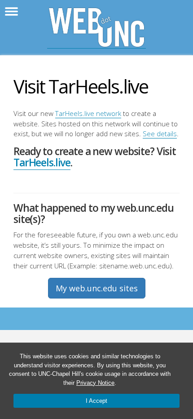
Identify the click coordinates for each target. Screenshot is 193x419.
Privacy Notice (95, 382)
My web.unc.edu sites (97, 288)
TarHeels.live (41, 162)
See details (160, 133)
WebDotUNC (96, 28)
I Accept (96, 400)
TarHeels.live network (88, 113)
